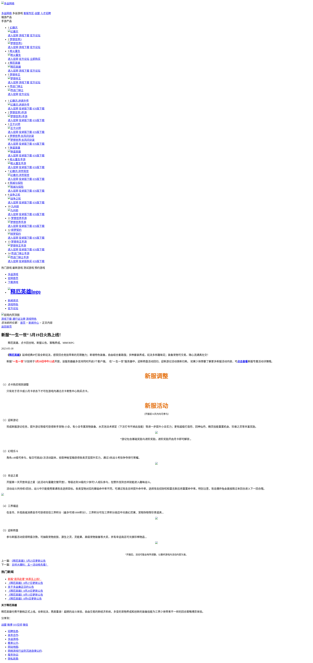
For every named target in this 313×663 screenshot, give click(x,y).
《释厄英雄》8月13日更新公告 (25, 594)
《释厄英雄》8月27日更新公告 (25, 583)
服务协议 (13, 654)
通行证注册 (18, 318)
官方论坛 (35, 35)
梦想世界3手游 (18, 112)
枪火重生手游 (17, 159)
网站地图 (13, 647)
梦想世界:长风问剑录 (22, 136)
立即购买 (35, 59)
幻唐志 (14, 27)
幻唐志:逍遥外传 (19, 100)
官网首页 (13, 278)
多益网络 (6, 13)
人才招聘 (45, 13)
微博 (9, 624)
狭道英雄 (15, 147)
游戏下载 (24, 35)
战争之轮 (15, 194)
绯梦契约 (16, 230)
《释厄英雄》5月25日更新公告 (29, 560)
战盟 (37, 13)
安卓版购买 (25, 261)
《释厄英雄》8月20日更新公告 (25, 590)
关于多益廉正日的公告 (21, 587)
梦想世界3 (16, 39)
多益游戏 (13, 274)
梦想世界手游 (19, 218)
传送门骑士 (16, 86)
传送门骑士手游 (20, 253)
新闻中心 (34, 322)
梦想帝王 (15, 74)
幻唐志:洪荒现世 (19, 171)
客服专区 (28, 13)
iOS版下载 (39, 108)
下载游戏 (13, 282)
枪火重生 (15, 51)
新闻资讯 (13, 300)
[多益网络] (7, 3)
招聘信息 (13, 631)
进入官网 (13, 35)
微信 (25, 624)
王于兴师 (15, 124)
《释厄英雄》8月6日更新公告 (25, 598)
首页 (22, 322)
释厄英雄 (15, 63)
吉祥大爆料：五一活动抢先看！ (30, 564)
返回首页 (6, 326)
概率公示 (13, 643)
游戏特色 (13, 304)
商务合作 (13, 635)
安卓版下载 (25, 108)
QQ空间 (17, 624)
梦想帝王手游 (19, 241)
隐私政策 (13, 658)
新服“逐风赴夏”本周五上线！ (24, 579)
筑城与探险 (16, 183)
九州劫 (15, 206)
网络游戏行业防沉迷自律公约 (25, 650)
